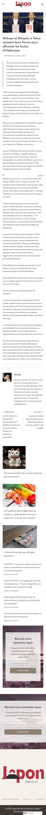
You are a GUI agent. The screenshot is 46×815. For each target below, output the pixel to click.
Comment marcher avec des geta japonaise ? (19, 554)
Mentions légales (10, 799)
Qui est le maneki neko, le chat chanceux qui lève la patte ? (23, 475)
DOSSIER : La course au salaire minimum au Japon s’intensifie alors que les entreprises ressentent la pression (22, 567)
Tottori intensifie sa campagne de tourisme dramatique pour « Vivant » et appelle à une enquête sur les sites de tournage (22, 583)
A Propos (39, 799)
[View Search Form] (3, 4)
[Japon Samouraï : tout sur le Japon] (23, 4)
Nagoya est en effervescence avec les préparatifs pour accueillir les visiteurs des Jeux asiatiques (22, 600)
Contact (27, 799)
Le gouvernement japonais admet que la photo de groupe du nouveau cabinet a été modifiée (34, 420)
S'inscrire (23, 670)
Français (30, 813)
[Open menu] (42, 4)
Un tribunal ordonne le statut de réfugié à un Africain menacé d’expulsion (23, 615)
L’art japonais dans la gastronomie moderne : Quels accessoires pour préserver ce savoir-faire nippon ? (20, 514)
